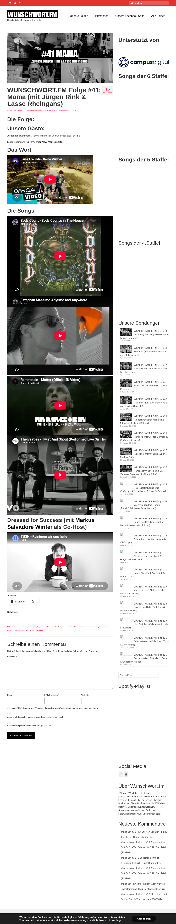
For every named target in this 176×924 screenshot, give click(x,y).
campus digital (33, 627)
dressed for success (76, 627)
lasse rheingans (96, 627)
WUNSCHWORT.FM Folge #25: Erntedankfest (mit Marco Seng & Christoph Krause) (144, 658)
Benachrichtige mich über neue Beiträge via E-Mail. (29, 725)
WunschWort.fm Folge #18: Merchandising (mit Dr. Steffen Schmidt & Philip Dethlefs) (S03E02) (144, 847)
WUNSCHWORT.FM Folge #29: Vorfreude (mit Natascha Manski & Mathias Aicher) (144, 590)
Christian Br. (18, 110)
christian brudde (61, 627)
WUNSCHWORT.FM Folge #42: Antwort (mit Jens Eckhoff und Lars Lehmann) (144, 368)
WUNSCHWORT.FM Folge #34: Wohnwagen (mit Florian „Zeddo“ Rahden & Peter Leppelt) (144, 505)
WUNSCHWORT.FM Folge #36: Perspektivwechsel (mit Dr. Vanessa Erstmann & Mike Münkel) (144, 471)
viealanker (39, 630)
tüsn (32, 630)
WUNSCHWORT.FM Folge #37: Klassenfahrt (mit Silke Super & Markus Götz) (144, 454)
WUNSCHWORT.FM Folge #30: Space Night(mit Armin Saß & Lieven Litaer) (144, 573)
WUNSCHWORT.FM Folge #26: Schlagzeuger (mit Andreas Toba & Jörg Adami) (144, 641)
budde (18, 627)
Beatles (12, 627)
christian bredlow (47, 627)
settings (117, 920)
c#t (26, 627)
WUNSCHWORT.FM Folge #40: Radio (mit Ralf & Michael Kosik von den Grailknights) (144, 402)
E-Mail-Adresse (51, 695)
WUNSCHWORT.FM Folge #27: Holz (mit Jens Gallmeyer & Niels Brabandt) (144, 624)
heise (86, 627)
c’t (78, 135)
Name (10, 695)
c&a (22, 627)
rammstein (25, 630)
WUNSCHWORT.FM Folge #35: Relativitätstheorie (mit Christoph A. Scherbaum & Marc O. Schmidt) (144, 488)
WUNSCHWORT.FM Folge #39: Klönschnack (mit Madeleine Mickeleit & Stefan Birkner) (144, 419)
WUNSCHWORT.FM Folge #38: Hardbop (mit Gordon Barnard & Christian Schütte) (144, 437)
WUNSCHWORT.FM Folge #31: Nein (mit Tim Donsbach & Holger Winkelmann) (144, 556)
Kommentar (13, 656)
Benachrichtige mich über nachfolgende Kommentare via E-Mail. (35, 717)
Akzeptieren (144, 918)
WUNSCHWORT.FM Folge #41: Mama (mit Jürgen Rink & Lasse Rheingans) (144, 385)
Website (85, 695)
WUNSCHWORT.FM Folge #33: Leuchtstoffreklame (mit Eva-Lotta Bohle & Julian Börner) (144, 522)
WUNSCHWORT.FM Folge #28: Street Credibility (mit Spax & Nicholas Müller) (144, 607)
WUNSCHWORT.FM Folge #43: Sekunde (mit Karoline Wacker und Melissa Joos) (144, 351)
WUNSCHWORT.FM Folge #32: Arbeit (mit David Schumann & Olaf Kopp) (144, 539)
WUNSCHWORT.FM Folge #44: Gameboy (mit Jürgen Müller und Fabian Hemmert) (144, 334)
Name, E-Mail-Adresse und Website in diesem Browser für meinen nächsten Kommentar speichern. (54, 708)
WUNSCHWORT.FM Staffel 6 (57, 110)
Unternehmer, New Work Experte (44, 141)
